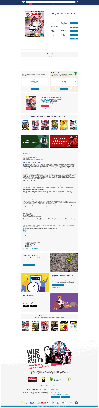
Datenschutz (45, 406)
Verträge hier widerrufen (56, 396)
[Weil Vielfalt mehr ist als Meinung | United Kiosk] (23, 2)
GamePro (24, 231)
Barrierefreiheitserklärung (63, 406)
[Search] (75, 2)
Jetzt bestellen (58, 285)
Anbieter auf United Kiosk (55, 392)
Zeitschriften (24, 6)
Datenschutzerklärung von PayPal (28, 394)
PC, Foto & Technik (29, 6)
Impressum (50, 406)
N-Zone (24, 229)
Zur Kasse (74, 22)
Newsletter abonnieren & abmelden (57, 391)
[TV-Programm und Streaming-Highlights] (64, 141)
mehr (67, 75)
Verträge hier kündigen (65, 396)
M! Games (25, 230)
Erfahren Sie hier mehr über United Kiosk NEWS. (30, 248)
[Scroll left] (44, 56)
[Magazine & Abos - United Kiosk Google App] (34, 305)
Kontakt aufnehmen (54, 389)
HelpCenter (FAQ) (54, 387)
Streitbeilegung (55, 406)
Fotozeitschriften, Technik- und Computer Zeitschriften (35, 159)
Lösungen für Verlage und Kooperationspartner (59, 394)
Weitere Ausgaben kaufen (49, 56)
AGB (41, 406)
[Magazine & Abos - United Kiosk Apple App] (26, 305)
